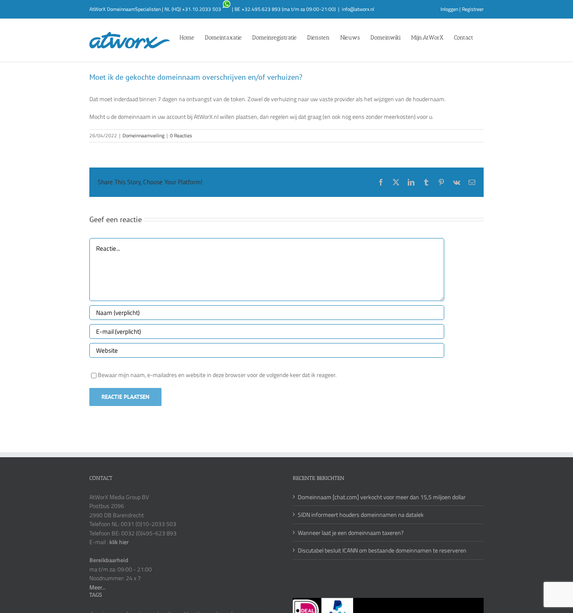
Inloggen (449, 9)
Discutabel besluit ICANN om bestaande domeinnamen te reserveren (382, 550)
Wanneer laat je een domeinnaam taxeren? (351, 532)
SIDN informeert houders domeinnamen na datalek (361, 514)
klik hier (119, 541)
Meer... (97, 587)
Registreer (473, 9)
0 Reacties (181, 135)
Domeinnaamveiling (143, 135)
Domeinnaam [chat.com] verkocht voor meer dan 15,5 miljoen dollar (382, 496)
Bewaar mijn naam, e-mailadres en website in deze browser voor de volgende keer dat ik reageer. (217, 374)
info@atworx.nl (358, 9)
